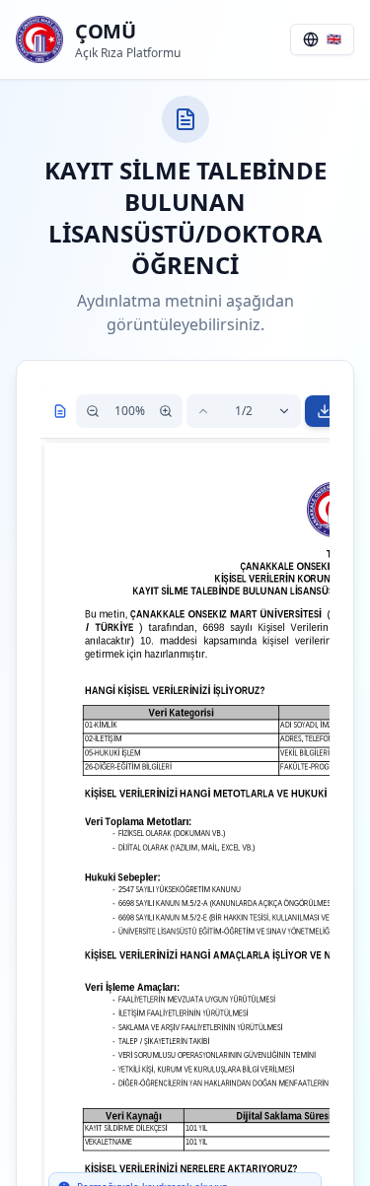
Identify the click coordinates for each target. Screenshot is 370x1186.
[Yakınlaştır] (166, 411)
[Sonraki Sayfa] (284, 411)
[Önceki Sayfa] (203, 411)
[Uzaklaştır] (93, 411)
